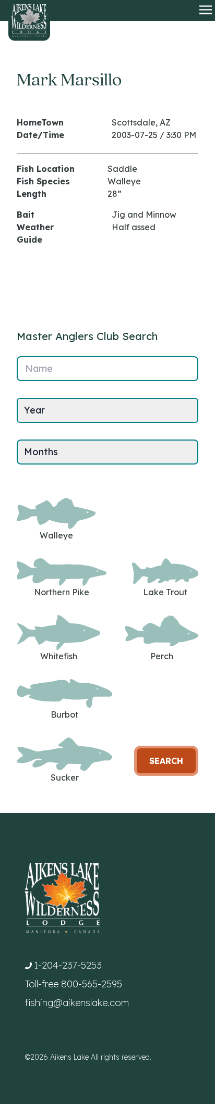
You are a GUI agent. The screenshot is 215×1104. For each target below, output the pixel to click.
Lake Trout (165, 592)
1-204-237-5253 (68, 965)
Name (39, 368)
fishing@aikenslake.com (77, 1003)
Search (166, 761)
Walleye (56, 535)
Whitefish (58, 656)
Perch (161, 656)
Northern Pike (61, 592)
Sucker (65, 777)
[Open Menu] (205, 10)
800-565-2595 (91, 984)
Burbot (64, 714)
